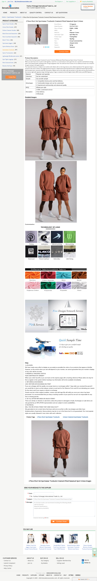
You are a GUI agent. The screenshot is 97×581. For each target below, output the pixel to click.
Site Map (41, 575)
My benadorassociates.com (23, 1)
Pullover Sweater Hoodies (9, 30)
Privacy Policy (8, 566)
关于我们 (71, 575)
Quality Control (36, 12)
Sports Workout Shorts (9, 46)
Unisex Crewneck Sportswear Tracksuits (75, 417)
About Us (23, 12)
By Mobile (44, 563)
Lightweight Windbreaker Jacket (11, 56)
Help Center (7, 568)
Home (5, 12)
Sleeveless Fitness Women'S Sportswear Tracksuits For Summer (45, 547)
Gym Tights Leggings (8, 59)
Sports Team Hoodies (8, 24)
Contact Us (49, 12)
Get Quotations (61, 12)
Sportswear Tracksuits (14, 17)
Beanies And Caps (7, 66)
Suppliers (34, 575)
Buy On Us (44, 558)
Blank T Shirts (6, 40)
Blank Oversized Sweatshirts (10, 33)
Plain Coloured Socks (8, 62)
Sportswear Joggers (8, 43)
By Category (45, 560)
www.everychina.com (54, 573)
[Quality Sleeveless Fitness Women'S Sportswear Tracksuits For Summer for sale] (45, 539)
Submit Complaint (9, 563)
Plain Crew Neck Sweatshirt (10, 37)
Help (64, 575)
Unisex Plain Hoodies (8, 27)
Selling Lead (61, 563)
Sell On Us (60, 558)
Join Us (30, 563)
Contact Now (12, 77)
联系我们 (78, 575)
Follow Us (87, 563)
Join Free (10, 1)
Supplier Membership (64, 560)
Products (13, 12)
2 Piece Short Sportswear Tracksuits (48, 417)
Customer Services (10, 558)
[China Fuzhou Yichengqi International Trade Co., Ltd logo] (12, 9)
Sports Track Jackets (8, 53)
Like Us (86, 560)
